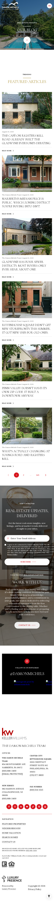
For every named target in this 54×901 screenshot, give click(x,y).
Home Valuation (11, 833)
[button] (27, 625)
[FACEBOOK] (8, 806)
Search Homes (10, 837)
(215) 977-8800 (37, 775)
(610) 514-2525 (36, 789)
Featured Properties (14, 824)
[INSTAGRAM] (14, 806)
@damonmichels (27, 673)
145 (37, 475)
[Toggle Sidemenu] (49, 5)
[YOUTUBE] (27, 806)
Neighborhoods (11, 828)
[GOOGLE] (39, 806)
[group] (29, 699)
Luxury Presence (9, 889)
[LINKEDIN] (20, 806)
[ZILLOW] (45, 806)
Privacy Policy (12, 554)
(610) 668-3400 (9, 770)
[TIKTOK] (33, 806)
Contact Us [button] (8, 842)
